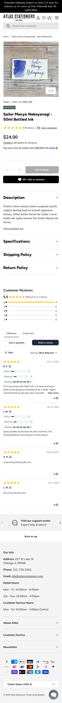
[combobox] (31, 25)
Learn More (31, 9)
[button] (49, 17)
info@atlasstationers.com (27, 576)
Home (6, 36)
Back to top (31, 536)
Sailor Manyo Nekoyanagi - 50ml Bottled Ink (32, 36)
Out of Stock (42, 169)
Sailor (6, 101)
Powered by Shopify (35, 695)
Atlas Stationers (18, 695)
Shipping (7, 142)
